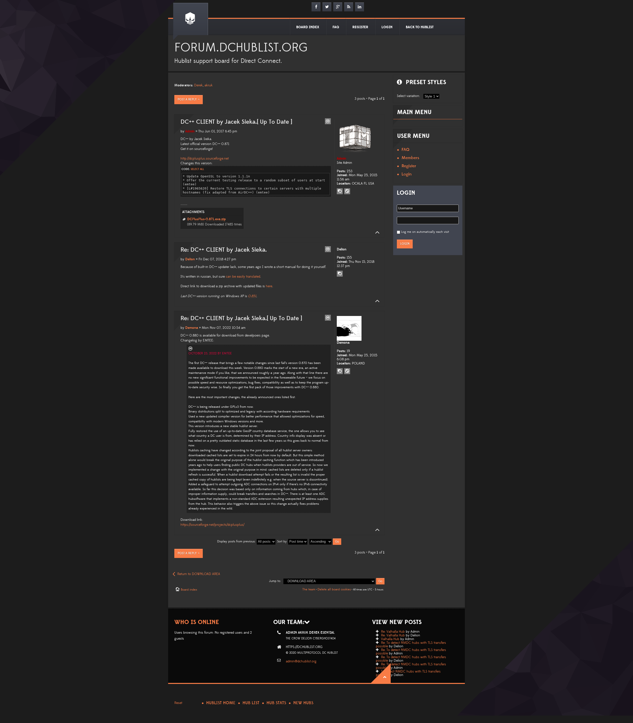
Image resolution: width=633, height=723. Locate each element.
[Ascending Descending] (325, 541)
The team (308, 589)
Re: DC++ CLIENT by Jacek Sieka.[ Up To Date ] (241, 318)
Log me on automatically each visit (425, 232)
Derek (198, 85)
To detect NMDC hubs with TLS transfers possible (408, 673)
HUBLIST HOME (220, 703)
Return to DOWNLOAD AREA (198, 574)
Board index (189, 590)
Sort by (282, 541)
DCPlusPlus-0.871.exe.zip (206, 219)
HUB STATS (276, 703)
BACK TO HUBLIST (419, 27)
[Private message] (339, 191)
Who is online (196, 622)
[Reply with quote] (327, 121)
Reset (178, 703)
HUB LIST (251, 703)
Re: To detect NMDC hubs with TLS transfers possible (411, 645)
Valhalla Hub (390, 639)
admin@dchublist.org (301, 661)
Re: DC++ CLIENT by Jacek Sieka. (224, 250)
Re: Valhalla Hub (393, 631)
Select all (197, 169)
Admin (190, 131)
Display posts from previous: (236, 541)
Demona (191, 328)
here (269, 286)
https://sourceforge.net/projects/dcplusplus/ (212, 525)
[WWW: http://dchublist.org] (347, 371)
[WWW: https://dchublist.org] (347, 191)
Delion (190, 259)
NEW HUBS (303, 703)
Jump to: (275, 581)
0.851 (252, 296)
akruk (208, 85)
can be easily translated (243, 276)
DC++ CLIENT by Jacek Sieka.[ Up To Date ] (236, 122)
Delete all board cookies (334, 589)
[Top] (375, 232)
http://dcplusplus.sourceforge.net (205, 158)
